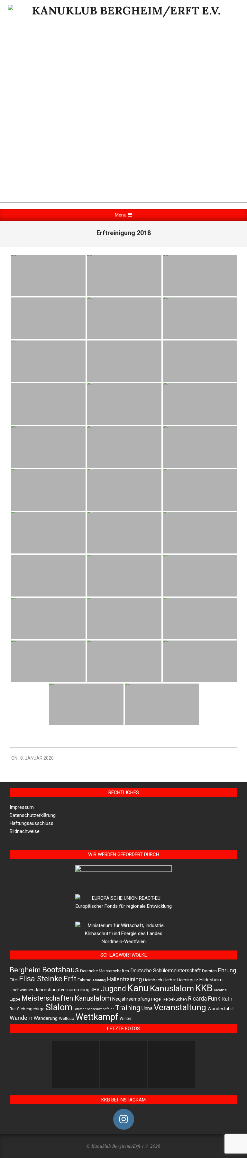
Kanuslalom (172, 988)
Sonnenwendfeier (100, 1009)
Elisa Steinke (40, 978)
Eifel (14, 979)
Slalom (59, 1007)
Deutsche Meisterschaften (104, 970)
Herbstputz (187, 979)
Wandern (21, 1018)
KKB (204, 988)
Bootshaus (60, 969)
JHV (95, 990)
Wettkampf (97, 1017)
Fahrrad (85, 979)
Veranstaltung (180, 1007)
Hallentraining (124, 979)
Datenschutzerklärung (33, 815)
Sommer (80, 1009)
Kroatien (220, 990)
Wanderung (46, 1018)
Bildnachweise (25, 831)
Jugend (113, 989)
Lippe (15, 999)
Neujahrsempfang (131, 999)
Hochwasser (21, 989)
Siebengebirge (30, 1008)
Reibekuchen (175, 999)
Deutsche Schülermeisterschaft (165, 971)
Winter (126, 1018)
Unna (147, 1008)
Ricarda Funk (204, 998)
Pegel (156, 999)
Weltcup (66, 1018)
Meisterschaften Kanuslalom (66, 998)
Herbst (169, 979)
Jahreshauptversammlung (61, 990)
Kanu (138, 988)
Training (127, 1008)
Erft (69, 978)
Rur (13, 1008)
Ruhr (227, 998)
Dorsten (209, 970)
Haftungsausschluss (31, 823)
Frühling (99, 980)
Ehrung (227, 970)
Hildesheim (211, 980)
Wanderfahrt (220, 1009)
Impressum (22, 807)
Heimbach (152, 979)
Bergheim (25, 970)
